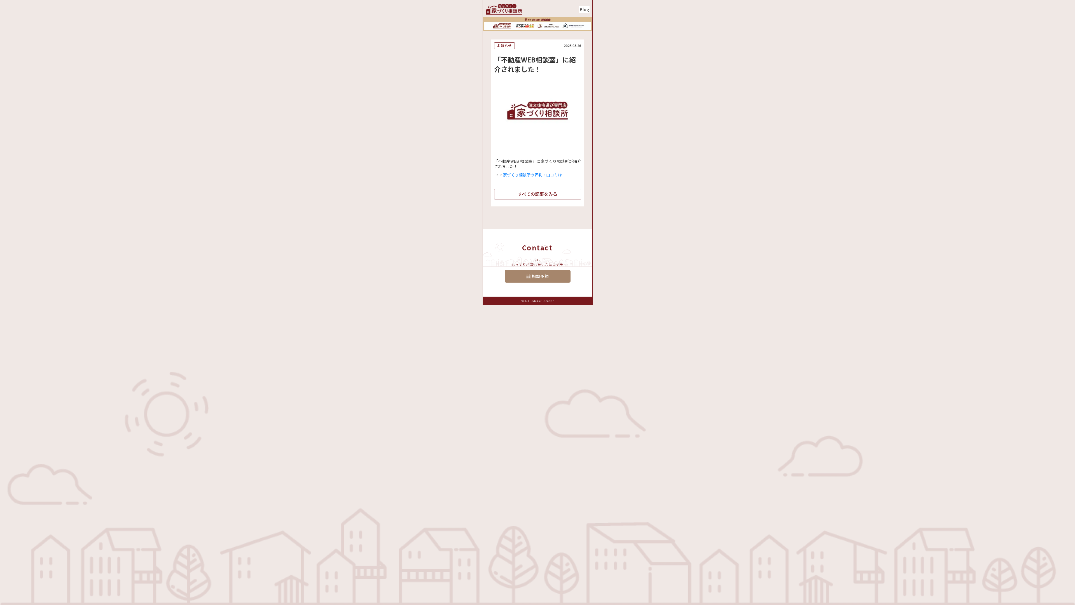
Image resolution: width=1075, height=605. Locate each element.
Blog (584, 9)
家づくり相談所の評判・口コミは (532, 175)
